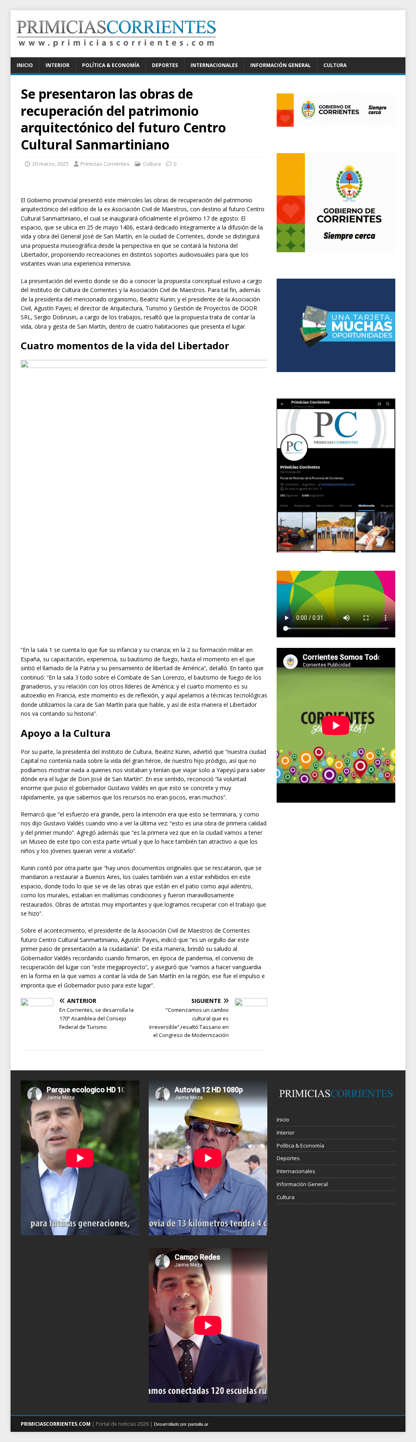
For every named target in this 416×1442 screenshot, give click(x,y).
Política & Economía (110, 65)
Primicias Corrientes (105, 163)
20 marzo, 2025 (50, 163)
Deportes (165, 65)
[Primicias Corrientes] (116, 52)
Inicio (25, 65)
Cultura (335, 65)
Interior (57, 65)
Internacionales (214, 65)
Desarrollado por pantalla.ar (181, 1424)
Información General (280, 65)
